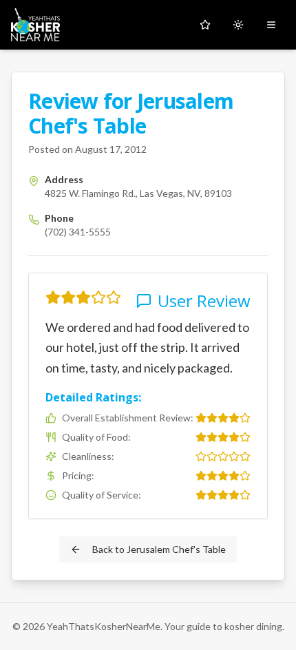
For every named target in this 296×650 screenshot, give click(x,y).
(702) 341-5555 (78, 232)
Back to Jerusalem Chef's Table (159, 549)
